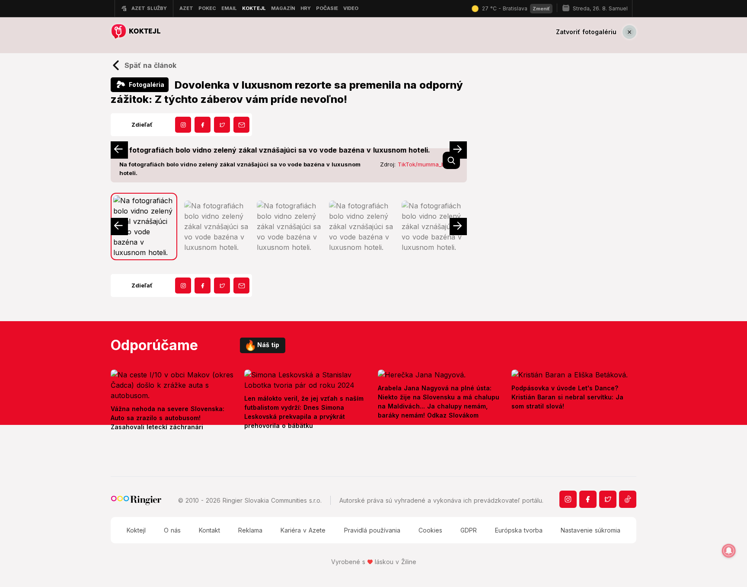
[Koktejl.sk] (135, 31)
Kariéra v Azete (303, 530)
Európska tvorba (519, 530)
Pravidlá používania (372, 530)
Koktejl (136, 530)
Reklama (250, 530)
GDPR (468, 530)
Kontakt (209, 530)
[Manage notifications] (729, 551)
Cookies (430, 530)
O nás (172, 530)
